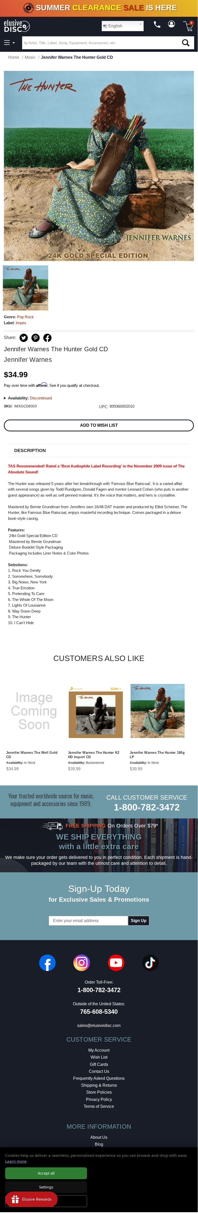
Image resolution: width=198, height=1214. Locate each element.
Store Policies (99, 1092)
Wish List (99, 1057)
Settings (46, 1187)
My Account (98, 1050)
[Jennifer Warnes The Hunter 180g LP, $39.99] (158, 711)
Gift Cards (99, 1064)
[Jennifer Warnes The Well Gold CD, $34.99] (34, 711)
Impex (21, 323)
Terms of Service (99, 1106)
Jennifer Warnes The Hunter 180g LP (157, 755)
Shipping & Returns (99, 1085)
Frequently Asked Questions (99, 1078)
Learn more (16, 1161)
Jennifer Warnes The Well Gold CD (31, 755)
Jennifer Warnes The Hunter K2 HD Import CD (93, 755)
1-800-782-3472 (147, 807)
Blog (99, 1144)
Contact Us (99, 1071)
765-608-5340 (99, 1011)
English (114, 26)
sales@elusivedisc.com (98, 1025)
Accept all (46, 1173)
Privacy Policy (99, 1099)
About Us (98, 1137)
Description (30, 450)
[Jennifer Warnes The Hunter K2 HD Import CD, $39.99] (96, 711)
